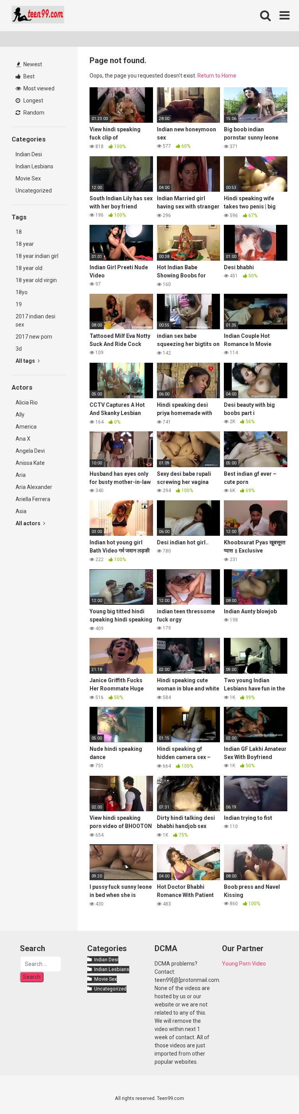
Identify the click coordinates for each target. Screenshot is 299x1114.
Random (33, 112)
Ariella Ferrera (33, 499)
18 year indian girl (37, 256)
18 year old (29, 268)
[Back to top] (272, 1090)
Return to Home (216, 75)
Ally (20, 414)
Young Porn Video (244, 963)
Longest (32, 100)
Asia (21, 511)
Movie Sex (28, 178)
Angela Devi (30, 451)
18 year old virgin (36, 280)
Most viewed (38, 88)
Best (28, 76)
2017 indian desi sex (35, 320)
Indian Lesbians (34, 166)
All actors (29, 523)
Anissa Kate (30, 463)
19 (19, 304)
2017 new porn (34, 337)
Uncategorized (34, 190)
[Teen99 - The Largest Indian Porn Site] (38, 16)
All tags (26, 361)
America (26, 427)
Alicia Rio (27, 402)
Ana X (23, 439)
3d (19, 349)
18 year (25, 244)
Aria (21, 475)
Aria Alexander (34, 487)
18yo (22, 292)
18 (19, 232)
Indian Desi (29, 154)
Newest (32, 64)
